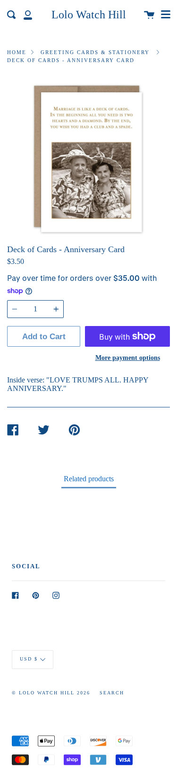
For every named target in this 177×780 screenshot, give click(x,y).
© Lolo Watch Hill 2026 (51, 692)
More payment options (127, 357)
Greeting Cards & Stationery (95, 52)
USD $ (29, 658)
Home (16, 52)
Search (112, 692)
